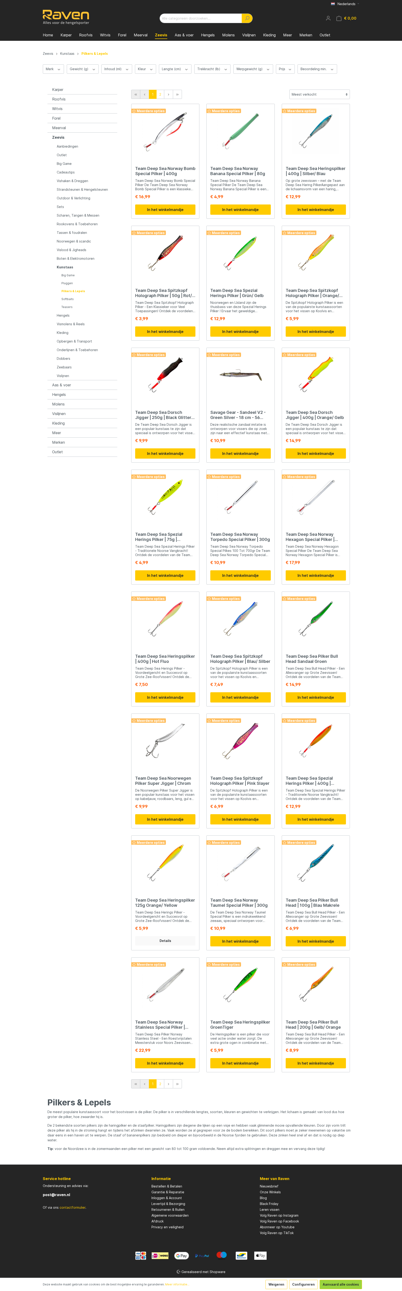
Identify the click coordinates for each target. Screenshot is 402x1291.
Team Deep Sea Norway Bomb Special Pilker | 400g (165, 171)
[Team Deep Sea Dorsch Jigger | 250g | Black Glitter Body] (165, 375)
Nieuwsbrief (269, 1186)
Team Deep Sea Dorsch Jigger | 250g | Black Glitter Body (163, 415)
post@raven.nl (56, 1194)
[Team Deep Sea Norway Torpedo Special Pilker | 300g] (240, 497)
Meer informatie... (177, 1284)
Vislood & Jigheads (71, 250)
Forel (56, 118)
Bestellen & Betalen (166, 1186)
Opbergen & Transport (74, 341)
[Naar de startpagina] (66, 17)
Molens (58, 404)
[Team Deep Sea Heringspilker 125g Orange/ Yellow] (165, 862)
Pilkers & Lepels (73, 291)
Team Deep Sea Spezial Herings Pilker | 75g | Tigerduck (158, 537)
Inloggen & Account (166, 1198)
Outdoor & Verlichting (73, 198)
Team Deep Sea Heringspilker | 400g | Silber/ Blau (315, 171)
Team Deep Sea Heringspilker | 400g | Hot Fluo (165, 659)
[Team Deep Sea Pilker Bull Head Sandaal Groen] (316, 618)
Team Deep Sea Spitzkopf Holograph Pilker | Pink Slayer (239, 781)
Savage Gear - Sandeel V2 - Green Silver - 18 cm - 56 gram (238, 415)
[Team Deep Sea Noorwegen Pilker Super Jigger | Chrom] (165, 740)
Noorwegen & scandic (74, 241)
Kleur (142, 69)
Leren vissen (269, 1209)
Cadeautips (66, 172)
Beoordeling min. (314, 69)
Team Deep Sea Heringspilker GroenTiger (240, 1025)
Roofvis (59, 99)
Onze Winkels (270, 1192)
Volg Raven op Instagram (279, 1215)
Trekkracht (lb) (209, 69)
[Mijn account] (328, 18)
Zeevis (58, 137)
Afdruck (157, 1221)
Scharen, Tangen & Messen (78, 215)
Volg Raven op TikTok (277, 1233)
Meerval (59, 127)
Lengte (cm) (172, 69)
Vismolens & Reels (71, 324)
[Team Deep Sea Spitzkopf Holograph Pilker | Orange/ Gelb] (316, 253)
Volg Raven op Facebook (279, 1221)
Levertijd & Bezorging (168, 1204)
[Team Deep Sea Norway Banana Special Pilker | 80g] (240, 131)
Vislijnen (63, 376)
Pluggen (67, 283)
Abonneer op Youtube (277, 1227)
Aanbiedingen (67, 146)
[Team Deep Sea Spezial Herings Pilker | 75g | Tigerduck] (165, 497)
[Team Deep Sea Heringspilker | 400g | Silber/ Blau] (316, 131)
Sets (60, 207)
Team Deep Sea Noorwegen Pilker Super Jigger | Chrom (163, 781)
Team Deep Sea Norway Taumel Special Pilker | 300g (239, 903)
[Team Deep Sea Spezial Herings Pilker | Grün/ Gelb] (240, 253)
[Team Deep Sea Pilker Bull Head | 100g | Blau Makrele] (316, 862)
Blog (263, 1198)
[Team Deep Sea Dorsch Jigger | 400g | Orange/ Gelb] (316, 375)
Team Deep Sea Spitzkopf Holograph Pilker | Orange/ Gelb (312, 293)
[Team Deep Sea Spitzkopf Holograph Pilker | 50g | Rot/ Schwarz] (165, 253)
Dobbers (63, 358)
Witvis (57, 108)
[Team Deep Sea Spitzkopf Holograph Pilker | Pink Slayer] (240, 740)
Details (165, 941)
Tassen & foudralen (72, 233)
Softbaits (67, 299)
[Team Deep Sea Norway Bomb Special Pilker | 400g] (165, 131)
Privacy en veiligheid (167, 1227)
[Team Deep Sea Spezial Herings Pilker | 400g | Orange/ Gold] (316, 740)
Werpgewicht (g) (250, 69)
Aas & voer (61, 385)
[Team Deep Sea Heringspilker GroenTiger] (240, 984)
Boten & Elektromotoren (75, 258)
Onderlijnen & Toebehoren (77, 350)
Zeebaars (64, 367)
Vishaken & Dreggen (72, 181)
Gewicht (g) (79, 69)
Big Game (64, 164)
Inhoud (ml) (113, 69)
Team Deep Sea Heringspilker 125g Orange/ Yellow (165, 903)
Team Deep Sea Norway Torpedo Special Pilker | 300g (240, 537)
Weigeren (276, 1284)
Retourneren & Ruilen (167, 1209)
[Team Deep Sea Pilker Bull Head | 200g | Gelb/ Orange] (316, 984)
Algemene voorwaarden (170, 1215)
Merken (58, 442)
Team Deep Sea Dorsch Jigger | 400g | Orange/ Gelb (315, 415)
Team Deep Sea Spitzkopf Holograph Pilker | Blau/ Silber (240, 659)
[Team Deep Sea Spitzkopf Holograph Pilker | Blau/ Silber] (240, 618)
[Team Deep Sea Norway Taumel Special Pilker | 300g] (240, 862)
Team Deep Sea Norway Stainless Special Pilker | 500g (160, 1025)
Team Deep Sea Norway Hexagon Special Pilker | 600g (310, 537)
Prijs (282, 69)
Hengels (63, 315)
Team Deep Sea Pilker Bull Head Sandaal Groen (312, 659)
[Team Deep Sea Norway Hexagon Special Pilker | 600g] (316, 497)
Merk (50, 69)
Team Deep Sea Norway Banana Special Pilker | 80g (237, 171)
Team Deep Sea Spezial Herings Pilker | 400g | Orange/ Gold (309, 781)
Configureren (303, 1284)
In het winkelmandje (165, 209)
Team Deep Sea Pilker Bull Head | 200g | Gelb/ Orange (313, 1025)
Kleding (62, 333)
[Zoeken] (247, 18)
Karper (57, 89)
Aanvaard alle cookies (341, 1284)
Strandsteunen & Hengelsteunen (82, 189)
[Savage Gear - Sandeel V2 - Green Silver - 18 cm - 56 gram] (240, 375)
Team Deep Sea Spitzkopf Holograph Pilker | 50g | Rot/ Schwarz (163, 293)
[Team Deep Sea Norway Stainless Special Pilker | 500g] (165, 984)
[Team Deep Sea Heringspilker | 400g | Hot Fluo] (165, 618)
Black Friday (269, 1204)
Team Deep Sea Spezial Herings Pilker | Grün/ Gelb (237, 293)
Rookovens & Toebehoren (77, 224)
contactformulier (72, 1207)
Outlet (62, 155)
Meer (56, 432)
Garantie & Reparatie (167, 1192)
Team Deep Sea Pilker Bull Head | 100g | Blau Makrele (312, 903)
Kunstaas (65, 267)
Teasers (67, 307)
